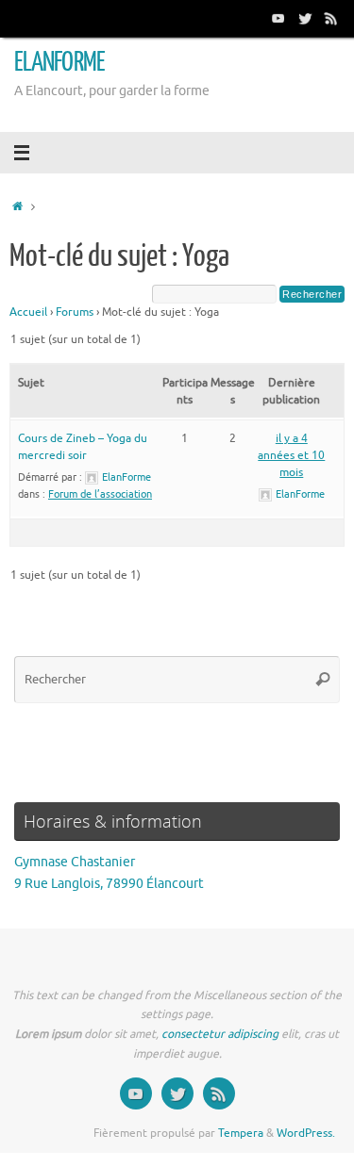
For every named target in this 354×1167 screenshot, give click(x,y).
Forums (74, 312)
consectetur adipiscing (219, 1034)
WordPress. (306, 1133)
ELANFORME (59, 62)
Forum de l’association (100, 494)
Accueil (28, 312)
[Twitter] (305, 18)
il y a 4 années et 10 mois (291, 455)
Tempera (240, 1133)
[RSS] (331, 18)
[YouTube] (278, 18)
